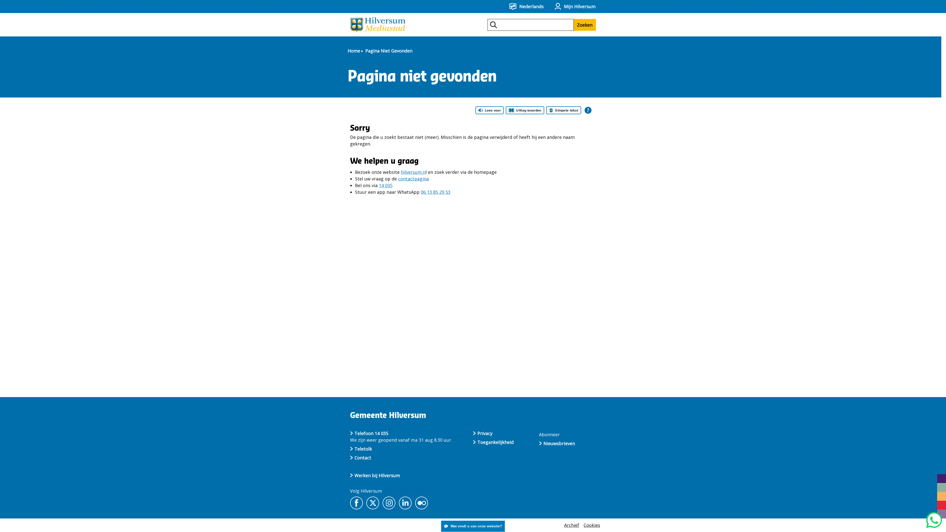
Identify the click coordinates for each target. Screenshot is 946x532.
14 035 (385, 185)
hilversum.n (413, 172)
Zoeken (584, 25)
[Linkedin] (405, 503)
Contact (363, 458)
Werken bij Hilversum (377, 475)
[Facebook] (356, 503)
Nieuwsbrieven (559, 443)
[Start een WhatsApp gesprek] (934, 520)
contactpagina (413, 179)
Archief (571, 525)
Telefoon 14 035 (371, 433)
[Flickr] (421, 503)
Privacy (484, 433)
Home (354, 51)
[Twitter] (372, 503)
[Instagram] (389, 503)
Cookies (592, 525)
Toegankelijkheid (495, 442)
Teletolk (363, 449)
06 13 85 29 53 (435, 192)
